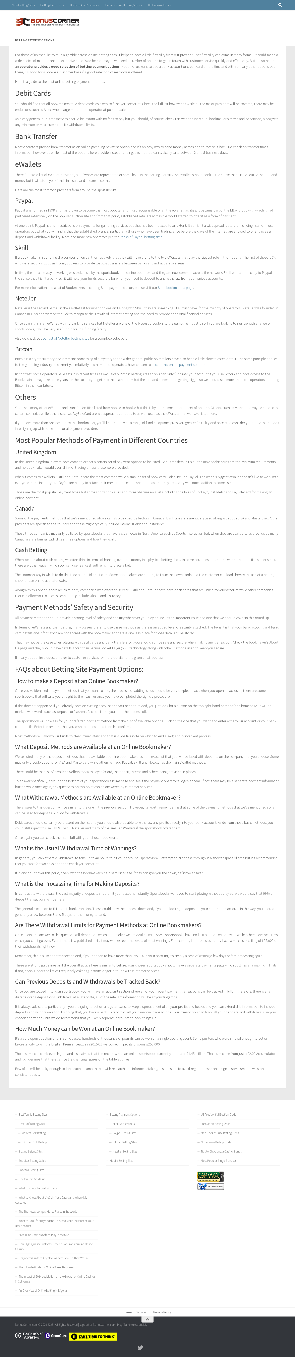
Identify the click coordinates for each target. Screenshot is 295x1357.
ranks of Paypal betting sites (141, 237)
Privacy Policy (162, 1312)
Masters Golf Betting (34, 1133)
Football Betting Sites (31, 1170)
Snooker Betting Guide (32, 1161)
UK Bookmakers (158, 5)
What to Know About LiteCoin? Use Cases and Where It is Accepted (51, 1200)
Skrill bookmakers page (175, 287)
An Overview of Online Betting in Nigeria (43, 1290)
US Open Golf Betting (34, 1142)
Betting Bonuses (50, 5)
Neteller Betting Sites (125, 1151)
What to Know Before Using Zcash (39, 1188)
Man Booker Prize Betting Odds (220, 1133)
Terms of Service (135, 1312)
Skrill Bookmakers (124, 1124)
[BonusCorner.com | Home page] (47, 22)
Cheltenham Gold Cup (32, 1179)
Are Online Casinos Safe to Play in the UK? (44, 1235)
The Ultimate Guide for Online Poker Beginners (46, 1267)
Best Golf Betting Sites (32, 1124)
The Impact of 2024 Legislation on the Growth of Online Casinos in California (55, 1279)
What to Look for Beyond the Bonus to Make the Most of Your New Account (54, 1223)
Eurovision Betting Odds (215, 1124)
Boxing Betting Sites (31, 1151)
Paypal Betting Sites (124, 1133)
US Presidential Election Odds (218, 1114)
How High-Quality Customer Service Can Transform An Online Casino (54, 1246)
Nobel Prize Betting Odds (216, 1142)
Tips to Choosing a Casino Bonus (221, 1151)
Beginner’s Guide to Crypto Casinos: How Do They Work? (53, 1258)
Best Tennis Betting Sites (33, 1114)
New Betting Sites (23, 5)
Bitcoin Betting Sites (125, 1142)
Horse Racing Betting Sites (122, 5)
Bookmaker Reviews (83, 5)
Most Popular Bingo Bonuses (218, 1161)
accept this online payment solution (178, 364)
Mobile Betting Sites (121, 1161)
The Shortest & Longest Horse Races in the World (48, 1211)
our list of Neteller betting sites (66, 338)
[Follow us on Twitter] (140, 1348)
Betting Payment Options (125, 1114)
